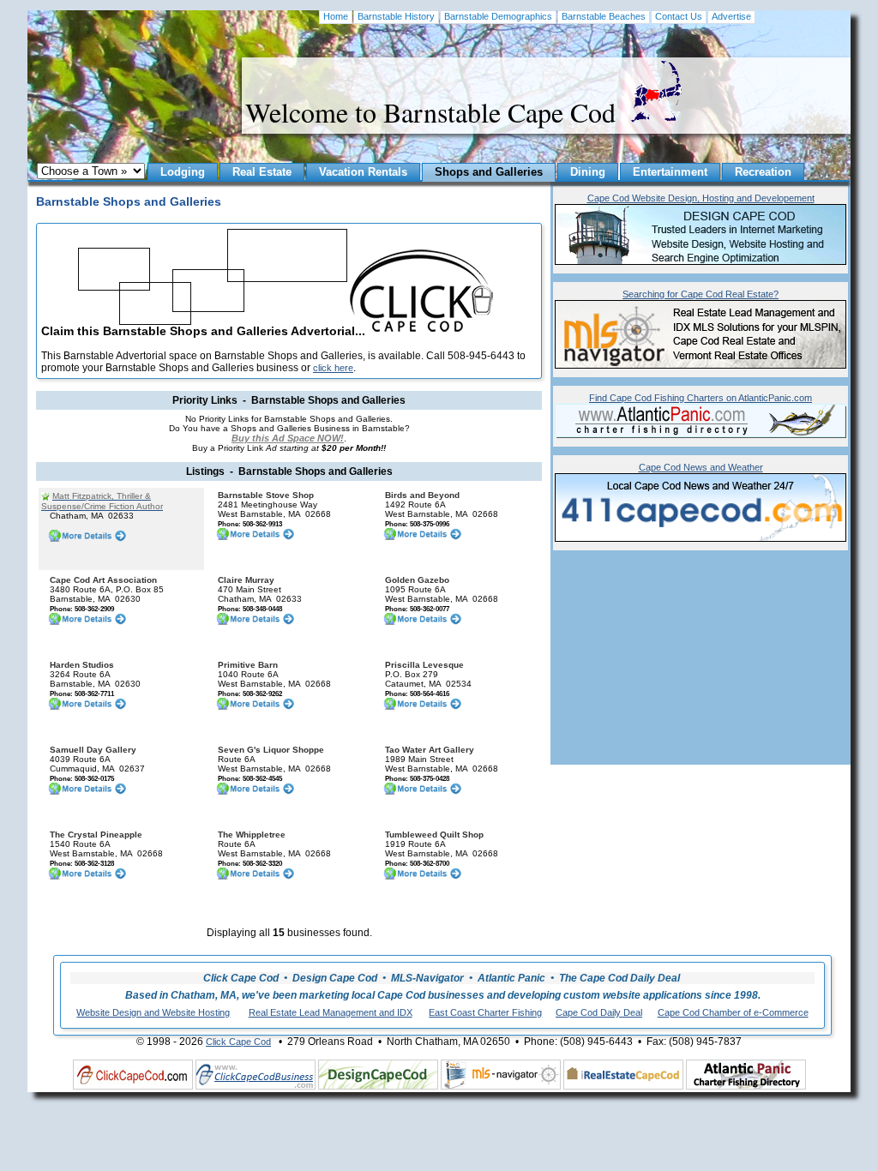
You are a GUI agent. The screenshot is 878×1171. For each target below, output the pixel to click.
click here (333, 368)
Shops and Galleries (489, 171)
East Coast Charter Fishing (485, 1012)
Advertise (731, 16)
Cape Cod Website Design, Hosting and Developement (701, 198)
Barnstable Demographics (498, 16)
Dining (587, 171)
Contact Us (678, 16)
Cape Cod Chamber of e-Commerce (733, 1012)
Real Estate (262, 171)
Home (335, 16)
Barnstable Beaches (604, 16)
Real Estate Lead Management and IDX (330, 1012)
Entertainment (670, 171)
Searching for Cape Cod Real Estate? (700, 294)
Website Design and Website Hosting (153, 1012)
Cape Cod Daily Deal (599, 1012)
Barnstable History (396, 16)
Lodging (182, 171)
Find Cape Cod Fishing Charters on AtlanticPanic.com (700, 398)
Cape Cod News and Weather (701, 467)
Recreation (763, 171)
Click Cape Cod (238, 1041)
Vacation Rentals (363, 171)
